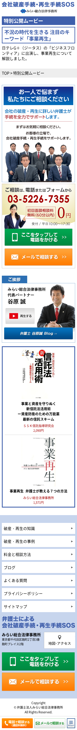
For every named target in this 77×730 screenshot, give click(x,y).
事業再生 (38, 490)
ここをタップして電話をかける (38, 661)
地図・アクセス (59, 640)
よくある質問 (15, 580)
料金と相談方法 (17, 554)
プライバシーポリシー (23, 593)
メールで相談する (38, 681)
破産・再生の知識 (19, 528)
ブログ (9, 567)
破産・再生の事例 (19, 541)
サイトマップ (15, 606)
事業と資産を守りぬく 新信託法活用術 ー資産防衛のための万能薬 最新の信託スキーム (39, 411)
